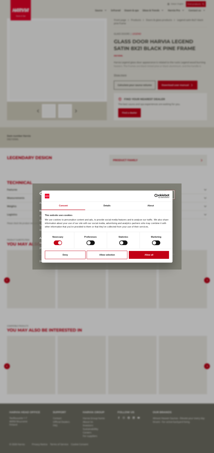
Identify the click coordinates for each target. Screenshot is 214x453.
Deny (65, 255)
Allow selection (107, 255)
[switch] (90, 242)
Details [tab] (107, 205)
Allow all (149, 255)
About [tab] (150, 205)
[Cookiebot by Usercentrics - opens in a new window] (156, 196)
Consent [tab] (63, 205)
